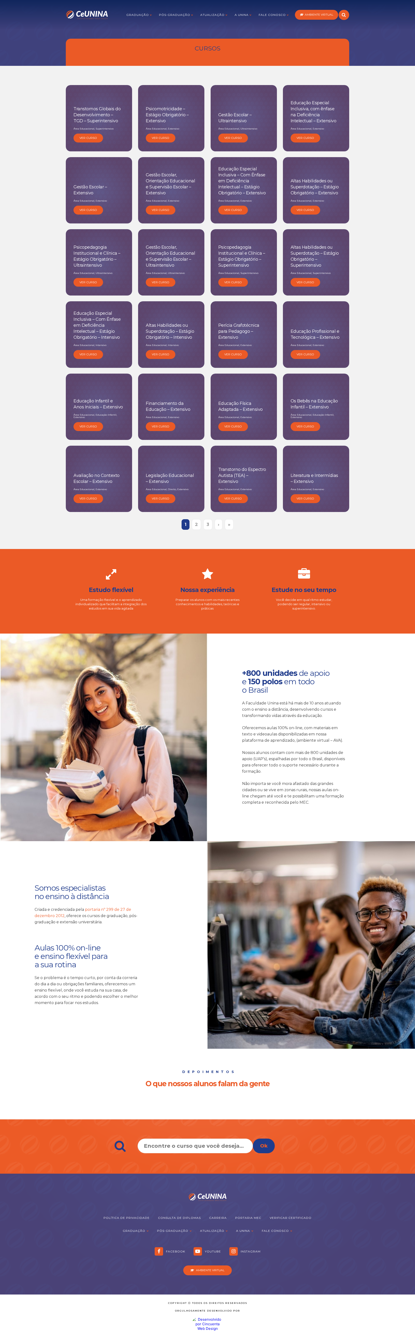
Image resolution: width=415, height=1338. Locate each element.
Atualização (212, 15)
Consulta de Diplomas (179, 1218)
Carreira (218, 1218)
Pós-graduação (174, 15)
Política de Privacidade (127, 1218)
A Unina (242, 15)
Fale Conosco (272, 15)
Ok (264, 1146)
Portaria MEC (248, 1218)
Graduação (137, 15)
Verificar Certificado (290, 1218)
